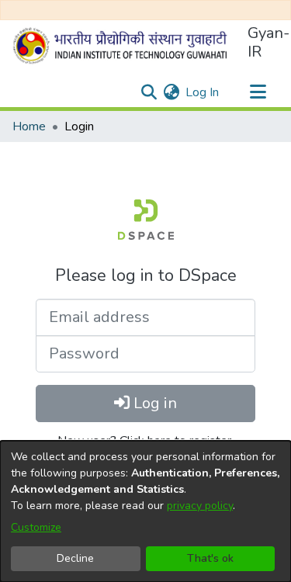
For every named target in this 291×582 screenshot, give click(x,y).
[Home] (123, 45)
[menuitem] (171, 92)
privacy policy (200, 505)
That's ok (210, 558)
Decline (75, 558)
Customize (36, 527)
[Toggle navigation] (257, 92)
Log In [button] (202, 92)
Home (29, 126)
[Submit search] (148, 92)
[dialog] (145, 511)
